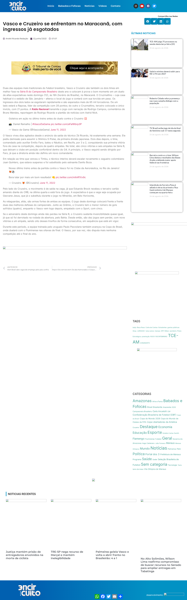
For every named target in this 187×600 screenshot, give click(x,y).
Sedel (155, 459)
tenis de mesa (138, 469)
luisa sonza (150, 331)
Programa (137, 459)
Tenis (180, 465)
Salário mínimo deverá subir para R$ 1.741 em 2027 (165, 72)
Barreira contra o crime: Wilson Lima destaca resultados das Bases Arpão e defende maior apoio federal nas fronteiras (165, 159)
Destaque (149, 426)
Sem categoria (154, 464)
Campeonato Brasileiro (142, 411)
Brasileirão (157, 407)
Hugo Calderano (148, 443)
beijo (134, 327)
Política (139, 454)
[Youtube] (142, 6)
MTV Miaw (165, 331)
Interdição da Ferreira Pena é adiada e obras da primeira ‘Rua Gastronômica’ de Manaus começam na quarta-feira (164, 189)
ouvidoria (173, 331)
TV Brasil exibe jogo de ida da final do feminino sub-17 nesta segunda (165, 129)
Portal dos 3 (152, 454)
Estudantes (162, 327)
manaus (157, 331)
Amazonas (142, 400)
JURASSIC (141, 331)
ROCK (152, 337)
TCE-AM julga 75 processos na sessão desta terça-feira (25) (163, 42)
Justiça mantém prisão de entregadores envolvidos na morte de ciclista (24, 555)
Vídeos (102, 6)
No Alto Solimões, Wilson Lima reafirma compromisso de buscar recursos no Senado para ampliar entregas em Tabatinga (161, 565)
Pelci (179, 449)
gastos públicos (173, 327)
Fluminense (150, 439)
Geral (167, 438)
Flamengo (138, 438)
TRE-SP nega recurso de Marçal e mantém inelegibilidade (67, 555)
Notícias (89, 6)
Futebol (158, 439)
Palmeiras (172, 449)
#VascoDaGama (41, 124)
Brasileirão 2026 (169, 407)
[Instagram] (136, 6)
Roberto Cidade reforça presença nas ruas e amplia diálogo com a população (165, 101)
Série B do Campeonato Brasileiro (38, 91)
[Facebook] (148, 6)
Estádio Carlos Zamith (171, 433)
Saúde (147, 459)
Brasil (149, 407)
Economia (165, 427)
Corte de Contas (152, 327)
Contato (115, 6)
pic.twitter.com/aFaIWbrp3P (66, 124)
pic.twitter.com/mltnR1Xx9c (71, 177)
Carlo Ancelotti (160, 411)
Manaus (170, 443)
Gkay (134, 331)
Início (50, 6)
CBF (169, 411)
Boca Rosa (141, 327)
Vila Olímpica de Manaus (155, 469)
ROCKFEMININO (161, 337)
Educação (140, 432)
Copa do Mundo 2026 (150, 418)
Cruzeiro (136, 427)
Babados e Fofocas (69, 6)
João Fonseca (160, 443)
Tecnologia (172, 465)
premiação (146, 337)
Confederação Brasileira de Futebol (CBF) (154, 414)
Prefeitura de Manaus (170, 454)
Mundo (145, 448)
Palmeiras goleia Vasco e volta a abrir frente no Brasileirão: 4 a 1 (112, 555)
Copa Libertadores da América (162, 422)
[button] (147, 21)
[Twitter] (154, 6)
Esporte (155, 432)
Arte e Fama (157, 401)
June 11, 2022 (58, 129)
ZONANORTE (145, 343)
